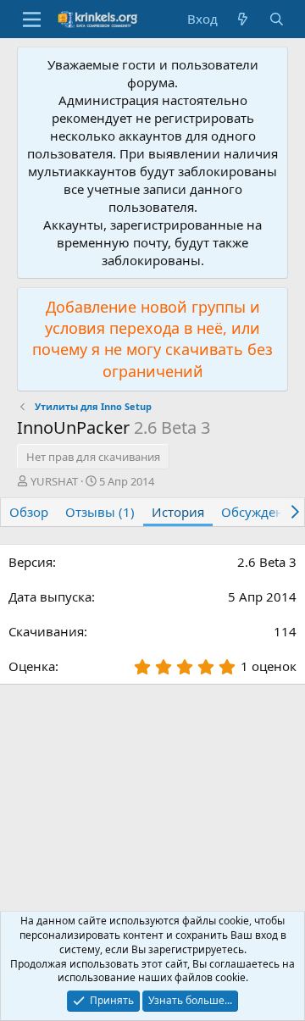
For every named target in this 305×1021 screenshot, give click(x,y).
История (178, 511)
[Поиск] (276, 19)
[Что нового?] (242, 19)
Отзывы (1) (100, 511)
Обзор (28, 511)
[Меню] (32, 19)
